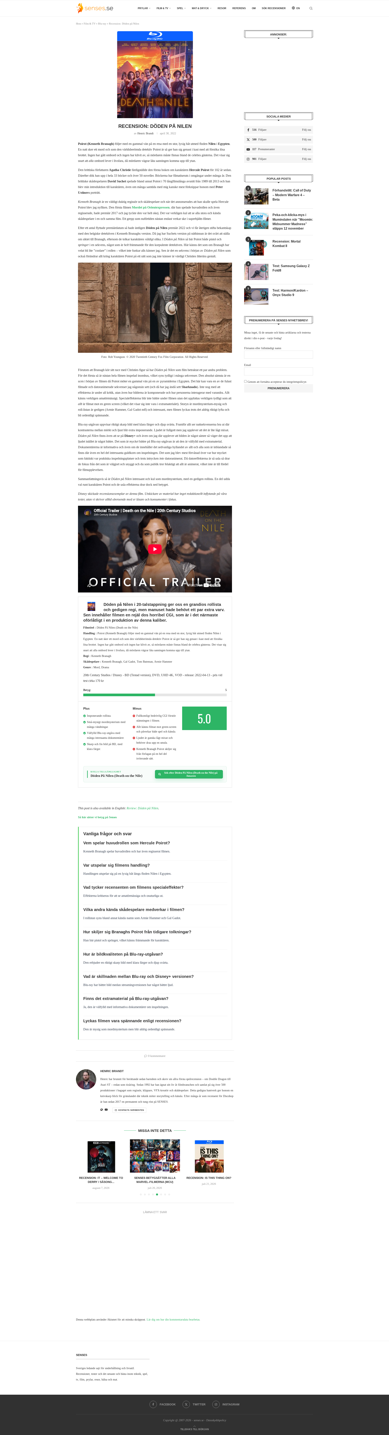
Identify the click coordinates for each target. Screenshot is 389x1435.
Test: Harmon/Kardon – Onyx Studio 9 (290, 293)
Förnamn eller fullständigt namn (262, 348)
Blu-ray (102, 23)
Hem (78, 23)
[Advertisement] (278, 72)
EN (298, 8)
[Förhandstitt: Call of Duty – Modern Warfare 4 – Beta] (256, 196)
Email (247, 365)
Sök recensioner (274, 8)
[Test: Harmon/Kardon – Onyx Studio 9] (256, 296)
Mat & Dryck (200, 8)
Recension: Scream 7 (208, 1178)
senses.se (199, 1420)
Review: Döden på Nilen (142, 808)
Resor (222, 8)
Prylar (143, 8)
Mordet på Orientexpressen (151, 207)
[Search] (311, 8)
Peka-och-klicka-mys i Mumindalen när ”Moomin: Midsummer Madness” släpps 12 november (293, 221)
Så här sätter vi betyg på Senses (97, 817)
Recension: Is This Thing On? (155, 1178)
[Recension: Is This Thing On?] (155, 1156)
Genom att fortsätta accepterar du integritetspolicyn (277, 381)
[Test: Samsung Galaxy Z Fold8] (256, 272)
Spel (180, 8)
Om (254, 8)
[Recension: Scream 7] (209, 1156)
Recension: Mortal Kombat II (286, 244)
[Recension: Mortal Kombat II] (256, 247)
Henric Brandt (145, 133)
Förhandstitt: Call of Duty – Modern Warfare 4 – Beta (292, 195)
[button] (81, 1167)
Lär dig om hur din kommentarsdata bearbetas (173, 1319)
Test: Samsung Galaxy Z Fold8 (291, 268)
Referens (239, 8)
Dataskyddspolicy (216, 1420)
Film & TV (162, 8)
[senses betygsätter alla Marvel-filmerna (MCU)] (101, 1156)
